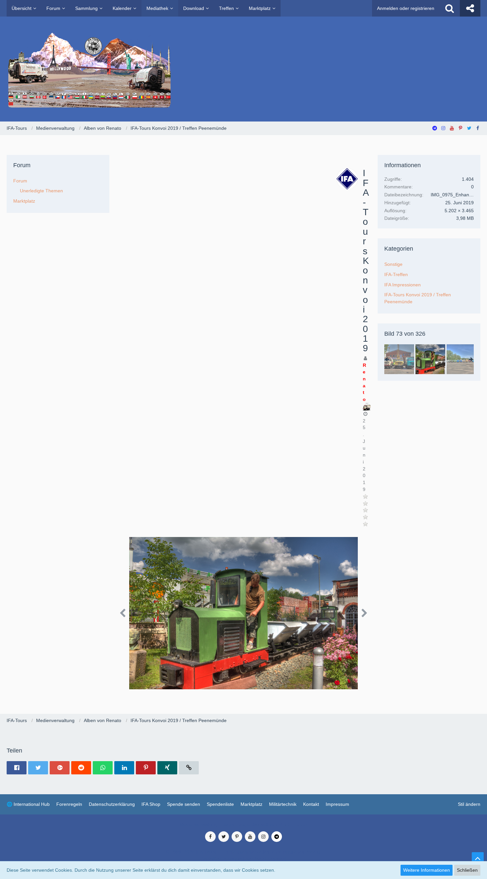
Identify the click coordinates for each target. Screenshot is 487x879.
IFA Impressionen (402, 284)
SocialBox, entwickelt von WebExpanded (243, 858)
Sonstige (393, 264)
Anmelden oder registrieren (405, 8)
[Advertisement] (228, 217)
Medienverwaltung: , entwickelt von (243, 824)
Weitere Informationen (426, 870)
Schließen (467, 870)
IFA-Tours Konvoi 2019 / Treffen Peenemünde (417, 298)
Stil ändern (469, 804)
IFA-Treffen (396, 274)
